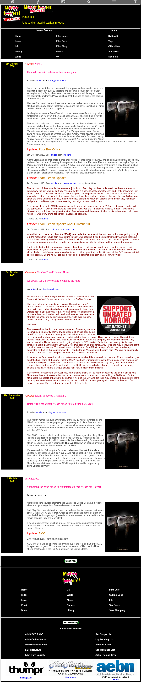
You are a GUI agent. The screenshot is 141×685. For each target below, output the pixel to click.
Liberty (18, 51)
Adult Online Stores (35, 639)
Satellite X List (103, 644)
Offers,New (114, 46)
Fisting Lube (26, 677)
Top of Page (71, 561)
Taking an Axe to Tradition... (50, 395)
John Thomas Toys (105, 655)
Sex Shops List (103, 634)
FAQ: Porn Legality (35, 655)
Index (18, 41)
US (68, 589)
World (18, 56)
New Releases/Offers (36, 644)
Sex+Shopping (117, 610)
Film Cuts (61, 41)
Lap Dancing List (104, 639)
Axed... (38, 63)
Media (59, 51)
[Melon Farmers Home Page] (13, 3)
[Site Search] (89, 3)
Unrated (114, 30)
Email (24, 605)
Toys (110, 41)
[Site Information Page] (38, 3)
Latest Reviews (33, 650)
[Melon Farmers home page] (71, 585)
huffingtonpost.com (57, 80)
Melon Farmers (44, 30)
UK (58, 56)
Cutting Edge (116, 595)
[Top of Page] (137, 3)
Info (17, 46)
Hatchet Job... (32, 478)
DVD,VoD (113, 36)
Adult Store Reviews (71, 628)
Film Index (62, 36)
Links (24, 600)
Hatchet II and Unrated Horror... (54, 272)
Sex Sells (113, 56)
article (39, 80)
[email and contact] (63, 3)
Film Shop (61, 46)
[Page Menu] (114, 3)
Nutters (70, 605)
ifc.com (67, 155)
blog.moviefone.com (57, 412)
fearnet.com (69, 229)
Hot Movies (71, 677)
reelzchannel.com (72, 183)
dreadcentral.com (50, 289)
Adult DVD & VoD (34, 634)
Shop (24, 610)
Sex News (113, 51)
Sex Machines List (105, 650)
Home (18, 36)
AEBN (115, 679)
